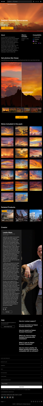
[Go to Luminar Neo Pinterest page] (41, 401)
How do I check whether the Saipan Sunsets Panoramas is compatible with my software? (30, 349)
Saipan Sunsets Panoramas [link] (12, 4)
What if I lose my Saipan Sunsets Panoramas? (30, 343)
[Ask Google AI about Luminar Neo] (13, 397)
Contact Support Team (8, 326)
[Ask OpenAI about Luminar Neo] (2, 397)
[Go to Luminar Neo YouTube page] (37, 401)
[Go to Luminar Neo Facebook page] (31, 401)
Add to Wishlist (7, 214)
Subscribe (21, 386)
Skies (5, 4)
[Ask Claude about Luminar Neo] (7, 397)
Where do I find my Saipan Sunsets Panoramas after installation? (30, 337)
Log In (37, 1)
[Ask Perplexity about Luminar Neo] (5, 397)
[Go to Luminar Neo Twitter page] (39, 401)
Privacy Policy (27, 389)
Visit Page (7, 311)
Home (2, 4)
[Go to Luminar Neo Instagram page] (33, 401)
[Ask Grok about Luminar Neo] (10, 397)
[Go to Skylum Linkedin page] (35, 401)
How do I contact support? (30, 321)
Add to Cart (7, 28)
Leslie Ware (7, 22)
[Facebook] (3, 309)
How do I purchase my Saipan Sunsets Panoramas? (30, 325)
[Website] (5, 309)
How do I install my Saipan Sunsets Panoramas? (30, 331)
